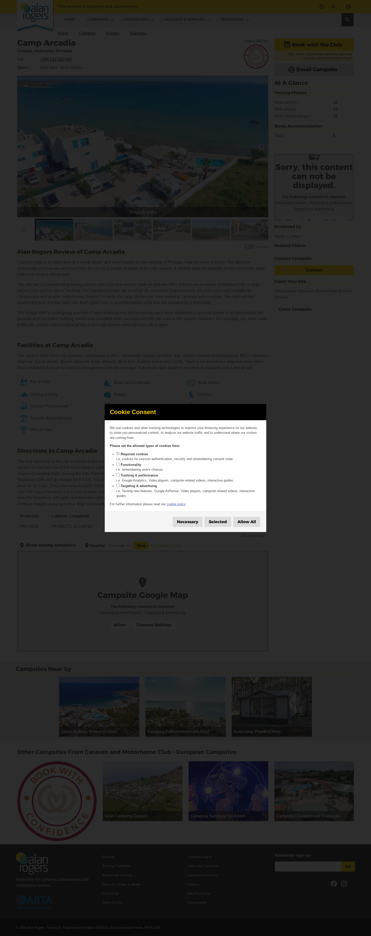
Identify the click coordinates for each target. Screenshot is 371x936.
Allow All (246, 521)
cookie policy (176, 504)
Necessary (187, 521)
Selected (218, 521)
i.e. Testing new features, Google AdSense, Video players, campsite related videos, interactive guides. (185, 491)
